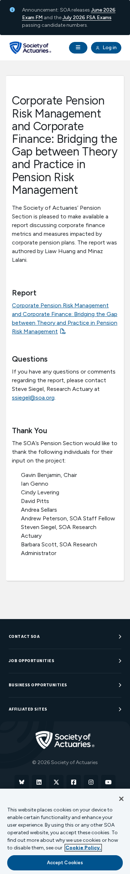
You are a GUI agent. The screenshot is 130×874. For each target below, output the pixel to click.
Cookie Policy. (83, 848)
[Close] (121, 799)
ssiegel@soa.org (33, 397)
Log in (109, 47)
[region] (65, 831)
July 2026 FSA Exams (87, 17)
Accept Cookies (65, 862)
